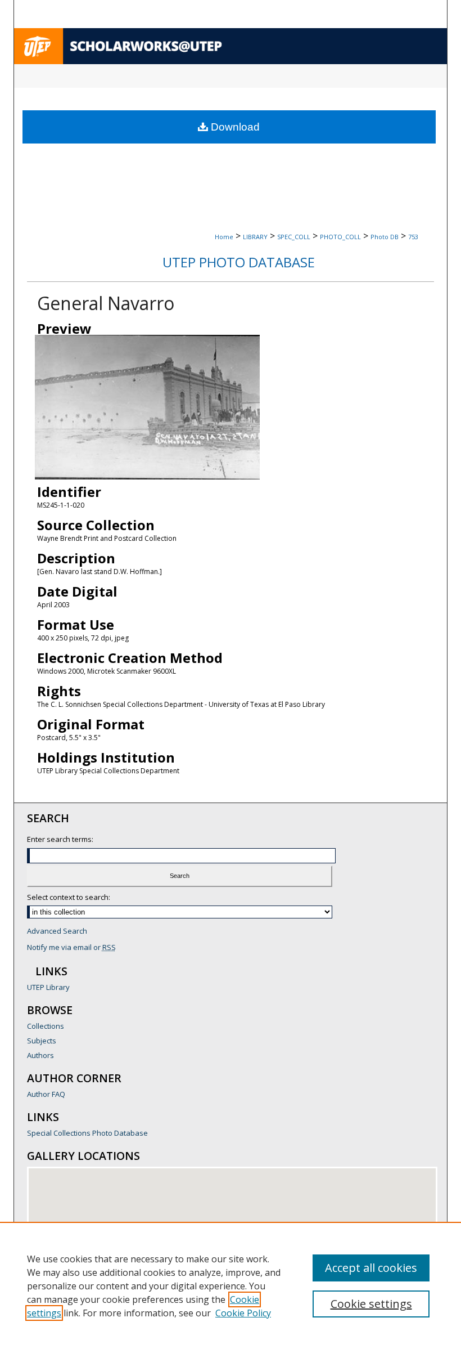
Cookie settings (371, 1303)
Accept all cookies (371, 1267)
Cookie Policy (243, 1313)
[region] (230, 1285)
